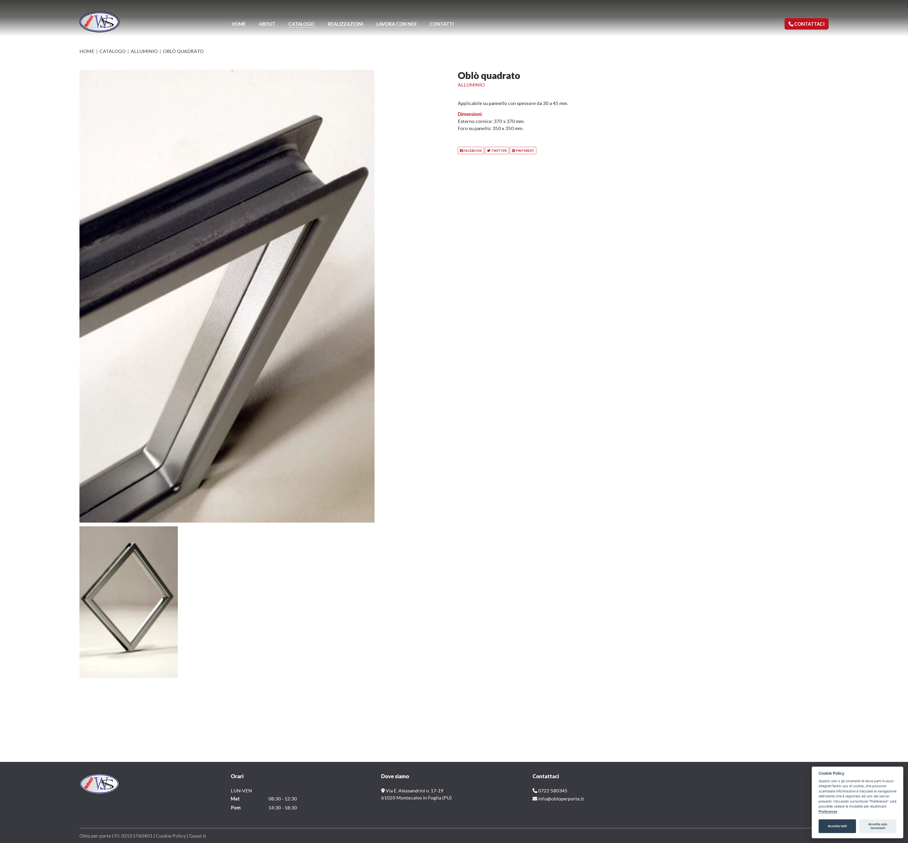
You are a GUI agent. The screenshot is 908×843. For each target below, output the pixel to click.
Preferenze (828, 811)
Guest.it (197, 836)
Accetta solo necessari (877, 826)
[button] (807, 24)
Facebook (472, 151)
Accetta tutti (837, 826)
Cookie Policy (171, 836)
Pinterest (524, 151)
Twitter (498, 151)
